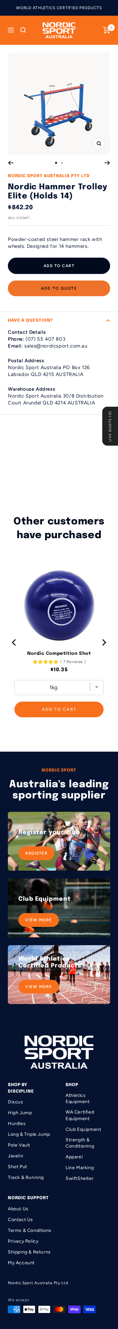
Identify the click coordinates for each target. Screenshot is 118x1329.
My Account (21, 1263)
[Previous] (10, 163)
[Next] (107, 163)
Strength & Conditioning (80, 1143)
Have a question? (30, 320)
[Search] (23, 30)
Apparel (74, 1157)
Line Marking (80, 1167)
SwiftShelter (80, 1178)
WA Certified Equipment (80, 1115)
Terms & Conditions (29, 1230)
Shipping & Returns (29, 1252)
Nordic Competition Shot (59, 653)
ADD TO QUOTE (59, 288)
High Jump (20, 1113)
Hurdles (17, 1123)
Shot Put (17, 1166)
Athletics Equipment (77, 1099)
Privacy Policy (23, 1241)
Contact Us (20, 1219)
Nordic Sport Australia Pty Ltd (49, 176)
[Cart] (106, 30)
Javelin (15, 1156)
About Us (18, 1209)
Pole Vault (19, 1145)
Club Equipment (83, 1129)
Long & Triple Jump (29, 1134)
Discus (15, 1102)
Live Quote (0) (110, 426)
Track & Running (26, 1177)
